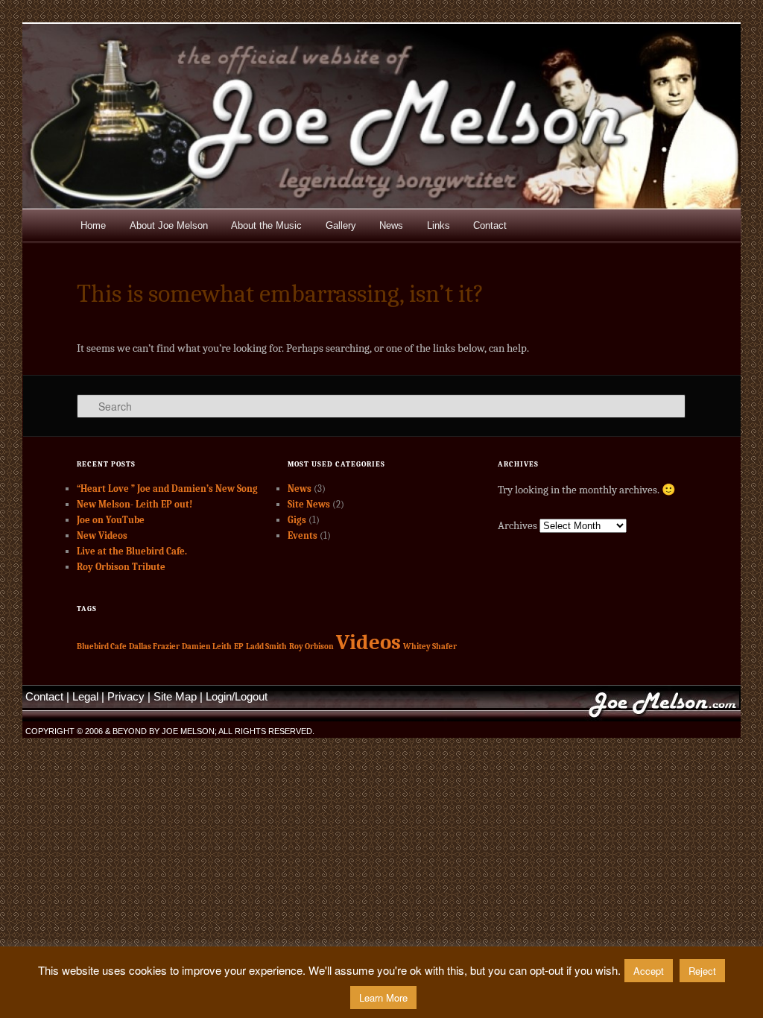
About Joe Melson (169, 225)
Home (93, 225)
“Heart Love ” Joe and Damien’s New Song (167, 488)
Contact (490, 225)
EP (239, 646)
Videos (368, 642)
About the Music (266, 225)
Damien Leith (207, 646)
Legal (85, 696)
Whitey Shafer (430, 646)
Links (438, 225)
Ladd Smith (266, 646)
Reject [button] (702, 971)
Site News (309, 504)
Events (302, 535)
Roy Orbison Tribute (121, 566)
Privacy (126, 696)
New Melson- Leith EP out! (134, 504)
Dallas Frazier (154, 646)
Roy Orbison (311, 646)
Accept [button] (648, 971)
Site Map (175, 696)
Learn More (383, 997)
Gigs (297, 519)
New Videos (102, 535)
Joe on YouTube (111, 519)
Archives (517, 525)
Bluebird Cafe (102, 646)
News (391, 225)
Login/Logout (236, 696)
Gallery (341, 225)
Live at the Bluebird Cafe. (132, 551)
